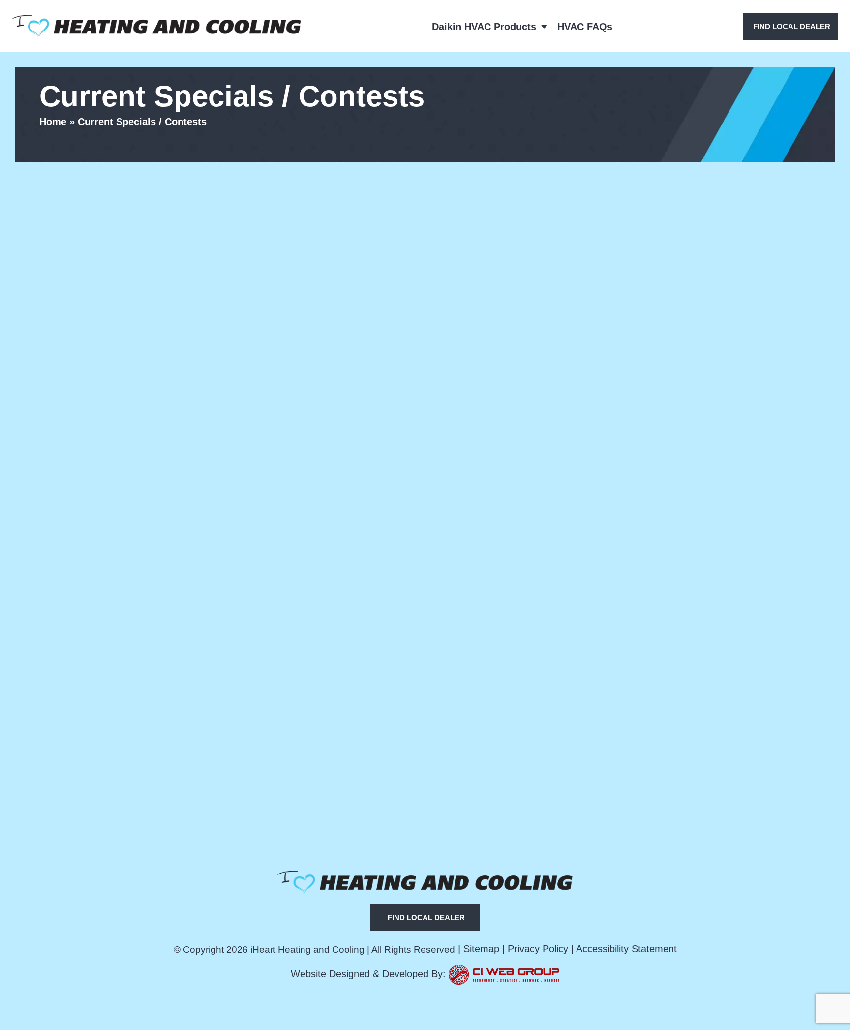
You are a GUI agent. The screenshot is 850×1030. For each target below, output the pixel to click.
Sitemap (481, 948)
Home (52, 121)
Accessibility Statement (626, 948)
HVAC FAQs (584, 26)
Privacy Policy (538, 948)
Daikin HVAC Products (484, 26)
